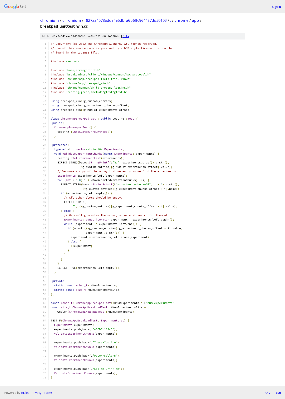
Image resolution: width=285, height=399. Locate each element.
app (195, 20)
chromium (49, 20)
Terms (48, 393)
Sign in (276, 7)
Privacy (36, 393)
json (277, 392)
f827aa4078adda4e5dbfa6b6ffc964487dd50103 (125, 20)
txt (267, 392)
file (125, 36)
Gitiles (25, 393)
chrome (181, 20)
